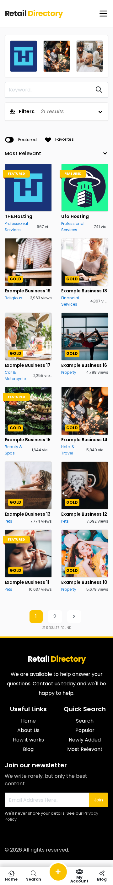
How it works (28, 739)
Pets (8, 521)
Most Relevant (85, 749)
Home (28, 720)
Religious (13, 298)
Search (85, 720)
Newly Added (85, 739)
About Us (28, 730)
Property (68, 372)
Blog (28, 749)
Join (98, 800)
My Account (79, 879)
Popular (84, 730)
